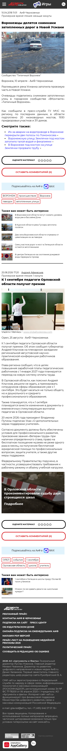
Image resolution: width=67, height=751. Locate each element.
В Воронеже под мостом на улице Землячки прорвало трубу (28, 146)
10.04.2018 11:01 (9, 12)
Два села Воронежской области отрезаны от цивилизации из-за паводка (37, 236)
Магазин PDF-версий (16, 635)
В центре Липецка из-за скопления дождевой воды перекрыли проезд (37, 255)
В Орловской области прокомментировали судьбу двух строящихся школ (32, 493)
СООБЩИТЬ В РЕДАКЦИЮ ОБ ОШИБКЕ (25, 651)
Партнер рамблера (45, 736)
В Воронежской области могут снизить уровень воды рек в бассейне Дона (38, 216)
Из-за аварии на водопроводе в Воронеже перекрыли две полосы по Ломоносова (34, 134)
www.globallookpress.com (37, 332)
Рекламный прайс (14, 614)
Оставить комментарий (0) (34, 172)
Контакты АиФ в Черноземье (21, 618)
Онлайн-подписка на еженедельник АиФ (30, 631)
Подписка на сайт (14, 622)
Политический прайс (17, 647)
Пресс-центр (38, 622)
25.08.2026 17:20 (10, 272)
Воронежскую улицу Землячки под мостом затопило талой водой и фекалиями (34, 140)
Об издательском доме (18, 627)
